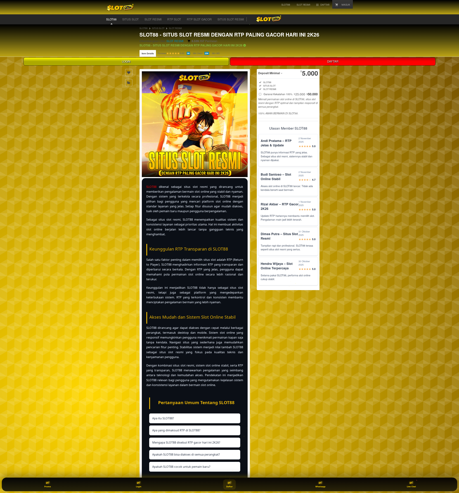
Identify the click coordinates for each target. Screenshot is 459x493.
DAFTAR (333, 61)
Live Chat (411, 486)
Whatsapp (320, 486)
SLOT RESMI (153, 19)
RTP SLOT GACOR (199, 19)
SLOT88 (111, 19)
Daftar (229, 486)
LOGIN (126, 61)
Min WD (216, 53)
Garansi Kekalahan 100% (291, 94)
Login (138, 486)
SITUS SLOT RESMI (230, 19)
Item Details (148, 53)
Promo (47, 486)
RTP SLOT (174, 19)
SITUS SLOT (130, 19)
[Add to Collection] (128, 82)
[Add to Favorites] (128, 72)
